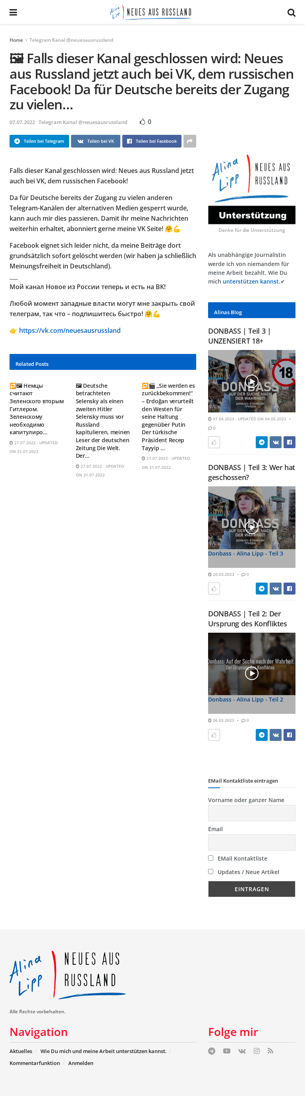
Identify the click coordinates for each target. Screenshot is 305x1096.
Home (16, 40)
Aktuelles (21, 1051)
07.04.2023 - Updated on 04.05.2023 (249, 419)
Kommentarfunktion (35, 1063)
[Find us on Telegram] (211, 1051)
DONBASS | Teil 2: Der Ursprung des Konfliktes (247, 618)
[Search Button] (291, 12)
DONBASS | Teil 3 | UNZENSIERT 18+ (239, 336)
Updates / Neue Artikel (247, 872)
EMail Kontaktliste (241, 858)
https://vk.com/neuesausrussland (70, 330)
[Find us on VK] (242, 1051)
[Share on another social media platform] (189, 141)
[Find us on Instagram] (257, 1051)
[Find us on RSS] (270, 1051)
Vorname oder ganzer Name (246, 800)
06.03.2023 (223, 720)
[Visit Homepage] (152, 12)
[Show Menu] (13, 12)
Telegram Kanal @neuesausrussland (71, 40)
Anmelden (80, 1063)
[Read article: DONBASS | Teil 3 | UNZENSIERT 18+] (251, 381)
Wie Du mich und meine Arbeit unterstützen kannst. (104, 1051)
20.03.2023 (223, 574)
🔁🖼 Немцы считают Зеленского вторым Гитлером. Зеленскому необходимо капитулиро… (37, 409)
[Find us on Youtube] (226, 1051)
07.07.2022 (22, 122)
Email (215, 829)
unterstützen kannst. (251, 281)
